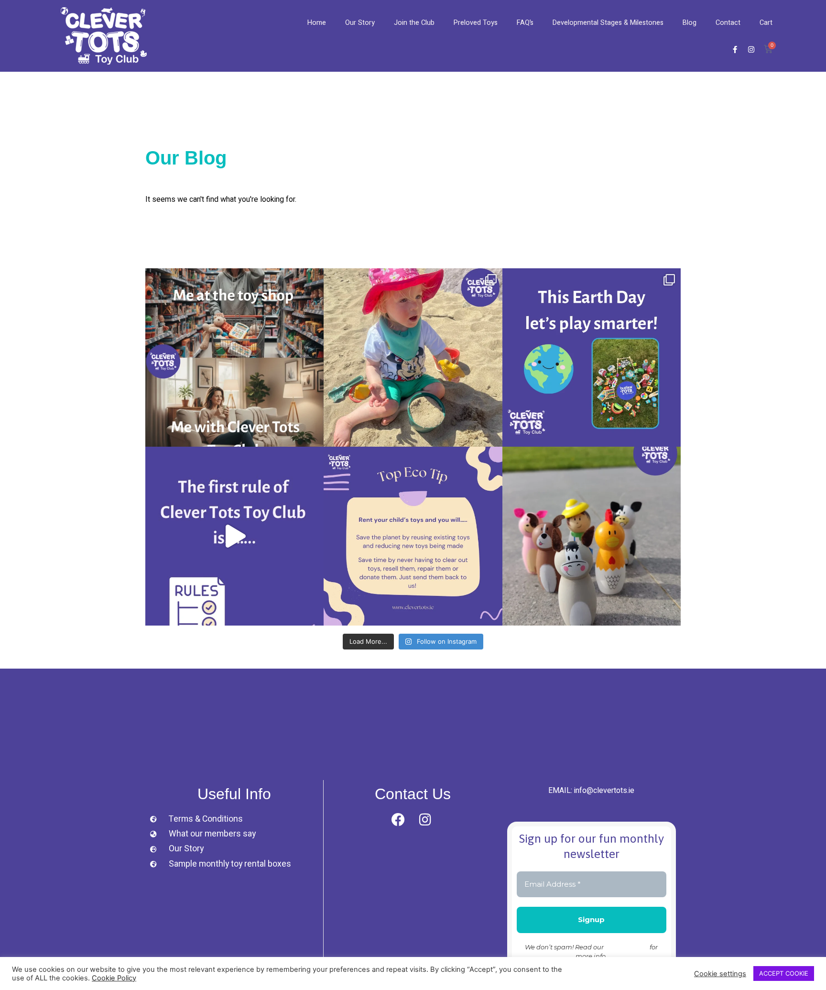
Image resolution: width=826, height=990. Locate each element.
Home (316, 23)
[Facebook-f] (734, 49)
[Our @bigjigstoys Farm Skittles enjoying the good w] (591, 536)
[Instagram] (751, 49)
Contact (728, 23)
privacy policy (626, 947)
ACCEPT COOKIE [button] (783, 973)
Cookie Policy (114, 978)
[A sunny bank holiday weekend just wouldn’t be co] (413, 357)
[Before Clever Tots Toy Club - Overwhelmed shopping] (234, 357)
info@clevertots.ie (604, 790)
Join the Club (414, 23)
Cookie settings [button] (720, 973)
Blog (689, 23)
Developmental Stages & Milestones (608, 23)
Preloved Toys (476, 23)
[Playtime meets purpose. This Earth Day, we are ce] (591, 357)
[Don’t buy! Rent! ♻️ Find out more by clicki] (413, 536)
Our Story (360, 23)
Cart (766, 23)
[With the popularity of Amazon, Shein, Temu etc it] (234, 536)
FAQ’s (525, 23)
